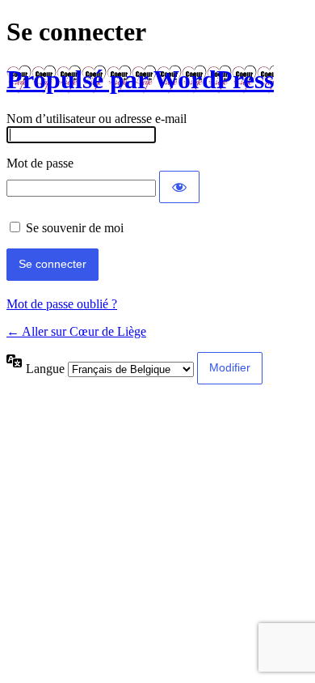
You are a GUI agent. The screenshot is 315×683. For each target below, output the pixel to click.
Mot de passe (40, 163)
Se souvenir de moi (75, 228)
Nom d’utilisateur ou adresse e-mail (96, 118)
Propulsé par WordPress (140, 79)
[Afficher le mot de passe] (179, 187)
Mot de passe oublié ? (61, 304)
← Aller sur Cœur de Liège (76, 331)
